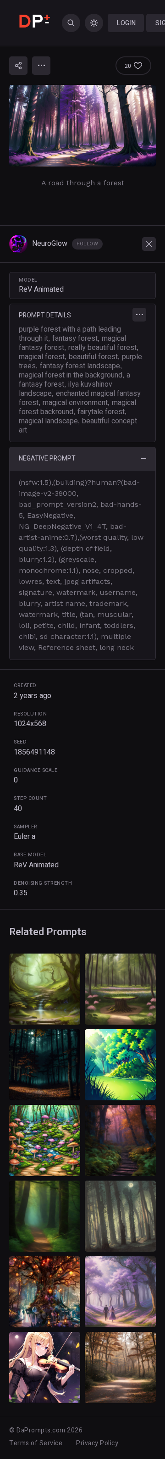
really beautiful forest (102, 347)
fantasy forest (75, 338)
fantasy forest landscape (80, 366)
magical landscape (48, 421)
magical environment (75, 402)
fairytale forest (101, 411)
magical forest (42, 356)
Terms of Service (35, 1443)
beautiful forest (93, 356)
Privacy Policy (97, 1443)
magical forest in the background (70, 375)
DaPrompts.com (41, 1430)
